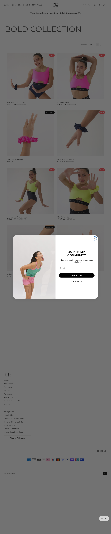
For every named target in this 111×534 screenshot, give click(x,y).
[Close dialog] (95, 238)
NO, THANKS (77, 282)
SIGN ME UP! (76, 275)
